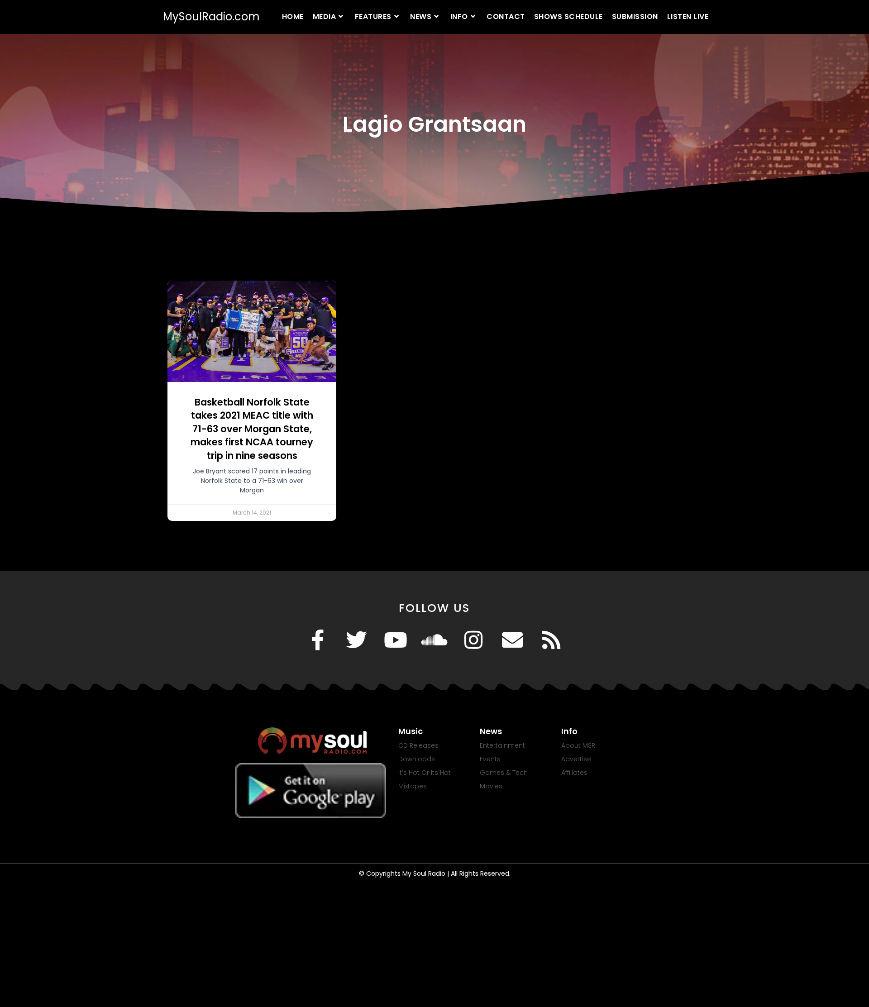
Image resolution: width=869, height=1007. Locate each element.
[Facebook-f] (317, 640)
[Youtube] (395, 640)
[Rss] (551, 640)
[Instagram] (473, 640)
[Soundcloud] (434, 640)
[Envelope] (512, 640)
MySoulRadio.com (211, 16)
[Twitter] (356, 640)
